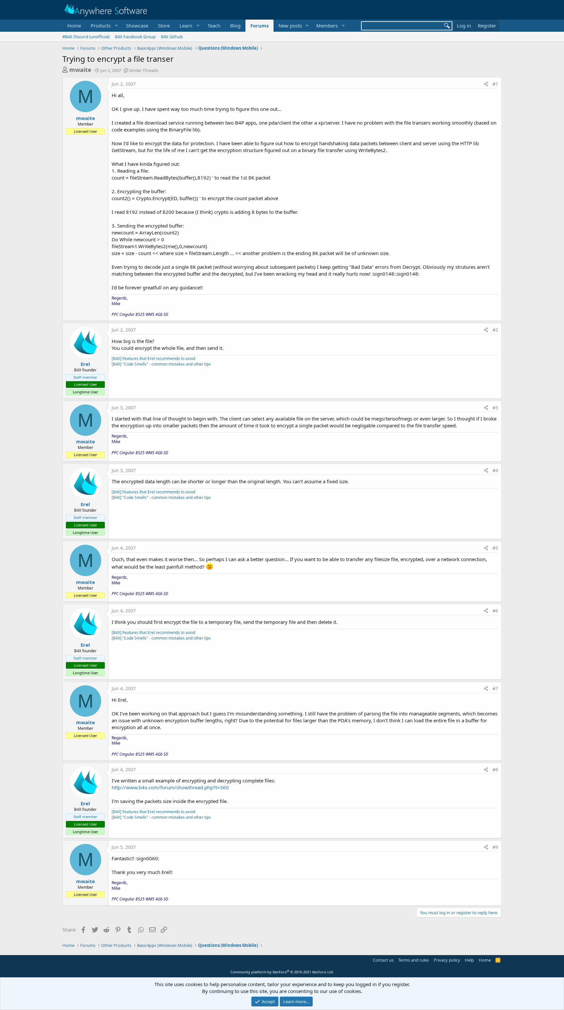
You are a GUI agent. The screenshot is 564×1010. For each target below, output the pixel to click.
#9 (495, 847)
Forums (259, 25)
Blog (235, 25)
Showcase (137, 25)
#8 (495, 769)
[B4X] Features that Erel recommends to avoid (153, 358)
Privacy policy (447, 960)
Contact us (383, 960)
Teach (214, 25)
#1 (495, 84)
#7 (495, 688)
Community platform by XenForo (282, 971)
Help (469, 960)
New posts (290, 25)
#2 (495, 330)
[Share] (486, 84)
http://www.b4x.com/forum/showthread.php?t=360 (170, 787)
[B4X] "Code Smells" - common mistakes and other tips (161, 364)
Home (74, 25)
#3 (495, 407)
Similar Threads (143, 70)
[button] (103, 26)
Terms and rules (413, 960)
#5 (495, 548)
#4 (495, 470)
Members (327, 25)
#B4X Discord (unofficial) (86, 37)
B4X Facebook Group (135, 37)
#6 (495, 611)
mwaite (80, 70)
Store (164, 25)
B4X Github (172, 37)
